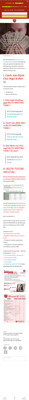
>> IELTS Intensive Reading (9, 260)
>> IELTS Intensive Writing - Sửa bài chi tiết (13, 255)
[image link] (14, 20)
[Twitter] (10, 348)
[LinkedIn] (15, 348)
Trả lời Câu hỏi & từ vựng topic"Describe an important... (12, 339)
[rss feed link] (5, 352)
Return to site (6, 344)
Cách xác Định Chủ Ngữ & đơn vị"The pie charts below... (13, 334)
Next (4, 337)
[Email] (20, 348)
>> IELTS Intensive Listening (9, 257)
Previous (5, 331)
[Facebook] (5, 348)
